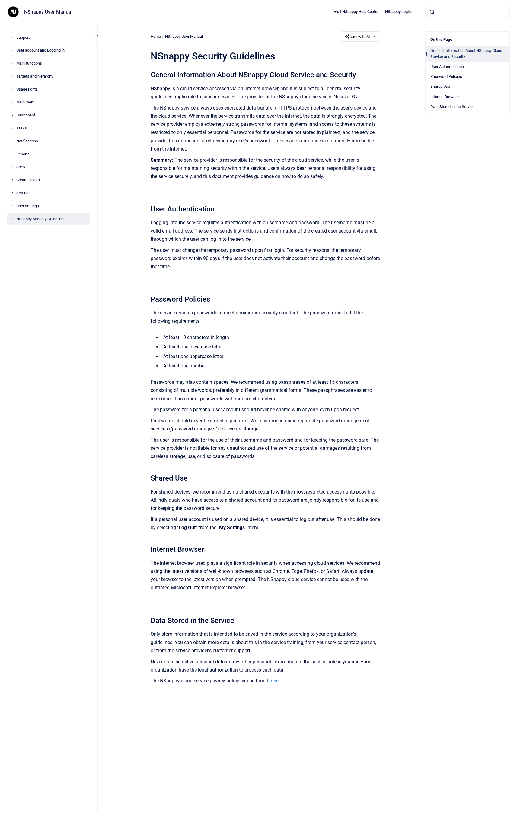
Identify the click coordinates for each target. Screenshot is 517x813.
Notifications (27, 141)
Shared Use (440, 86)
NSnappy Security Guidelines (40, 219)
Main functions (29, 63)
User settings (27, 206)
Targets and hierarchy (34, 76)
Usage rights (27, 89)
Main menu (25, 102)
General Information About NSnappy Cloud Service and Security (466, 53)
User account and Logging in (40, 50)
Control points (28, 180)
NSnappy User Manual (48, 12)
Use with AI (360, 36)
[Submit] (432, 12)
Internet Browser (444, 96)
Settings (23, 193)
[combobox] (467, 12)
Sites (20, 167)
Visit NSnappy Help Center (356, 11)
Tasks (21, 128)
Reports (23, 154)
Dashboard (25, 115)
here (274, 681)
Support (23, 37)
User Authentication (447, 66)
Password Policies (446, 76)
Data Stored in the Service (452, 106)
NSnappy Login (398, 11)
